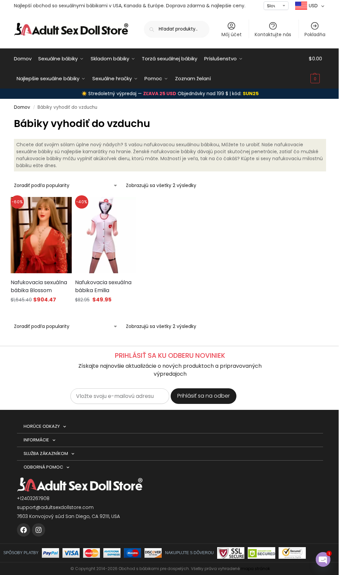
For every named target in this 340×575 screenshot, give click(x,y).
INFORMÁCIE (36, 440)
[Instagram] (38, 530)
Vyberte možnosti (41, 312)
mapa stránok (255, 568)
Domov (22, 107)
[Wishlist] (58, 207)
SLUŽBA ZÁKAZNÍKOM (46, 453)
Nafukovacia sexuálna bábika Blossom (39, 286)
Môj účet (231, 34)
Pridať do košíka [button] (105, 312)
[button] (317, 69)
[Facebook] (23, 530)
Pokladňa (314, 34)
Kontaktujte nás (273, 34)
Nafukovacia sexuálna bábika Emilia (103, 286)
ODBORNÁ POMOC (43, 467)
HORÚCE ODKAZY (42, 426)
